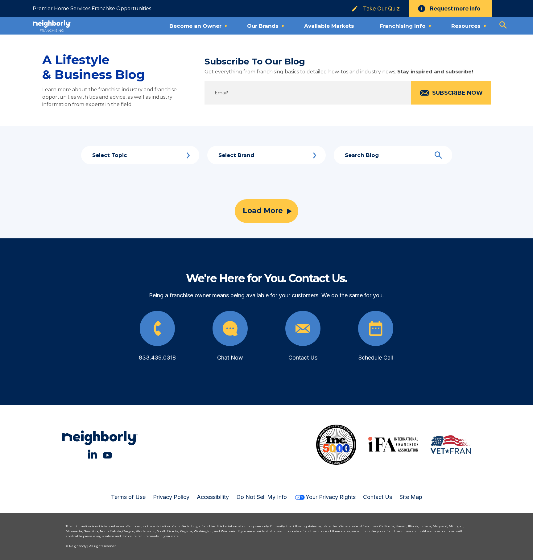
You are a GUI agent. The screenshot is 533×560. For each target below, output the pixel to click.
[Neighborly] (52, 26)
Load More (263, 210)
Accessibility (213, 497)
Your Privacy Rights (331, 497)
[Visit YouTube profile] (107, 454)
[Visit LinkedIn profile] (92, 454)
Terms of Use (128, 497)
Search (438, 155)
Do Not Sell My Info (261, 497)
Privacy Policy (171, 497)
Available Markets (329, 26)
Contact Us (377, 497)
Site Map (410, 497)
